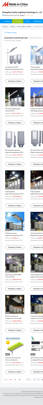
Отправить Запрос (15, 81)
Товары (18, 21)
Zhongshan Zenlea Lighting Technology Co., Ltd (22, 12)
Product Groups (11, 32)
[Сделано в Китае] (15, 4)
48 (19, 379)
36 (15, 379)
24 (10, 379)
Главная (7, 21)
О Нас (27, 21)
